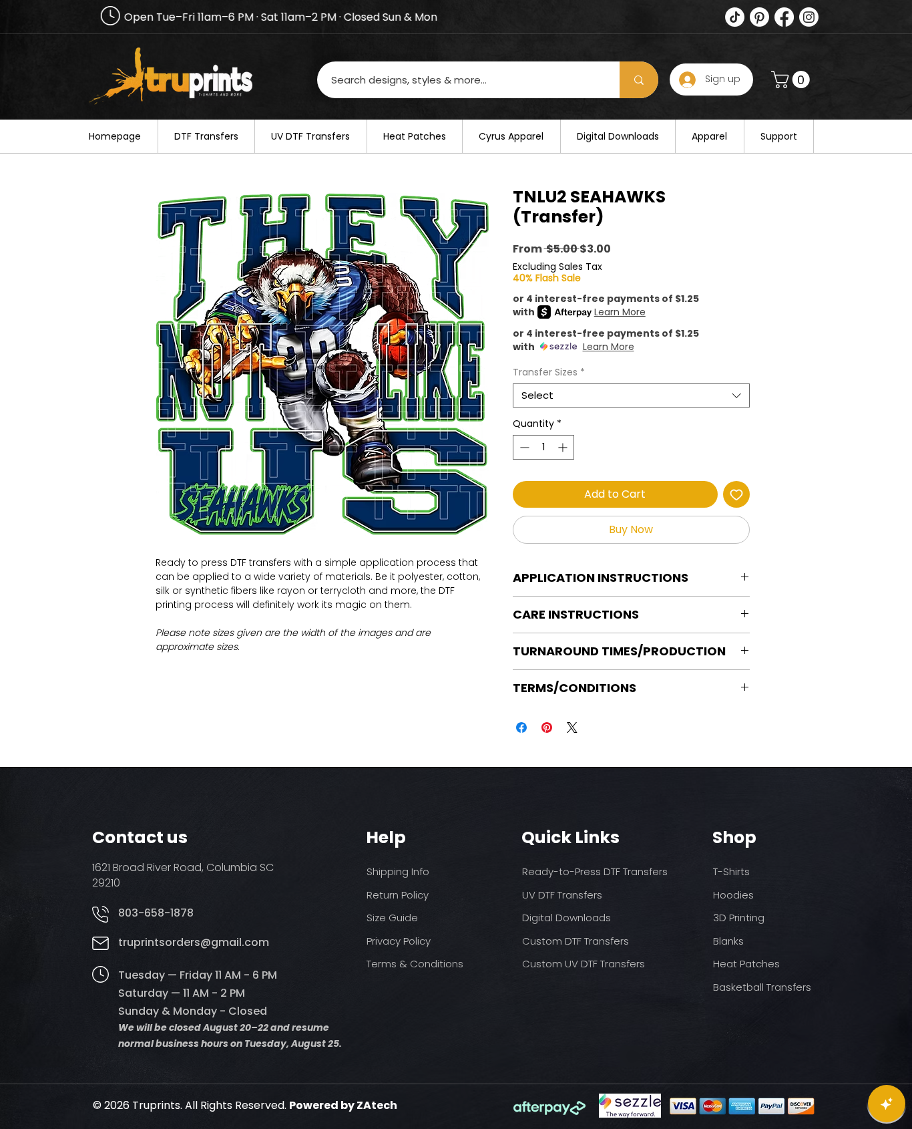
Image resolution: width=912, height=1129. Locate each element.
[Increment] (563, 447)
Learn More (620, 312)
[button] (792, 79)
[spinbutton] (543, 447)
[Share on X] (572, 727)
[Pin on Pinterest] (547, 727)
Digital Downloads (566, 918)
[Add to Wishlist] (736, 494)
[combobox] (631, 395)
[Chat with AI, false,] (886, 1103)
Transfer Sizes (549, 372)
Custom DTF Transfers (575, 941)
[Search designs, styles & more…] (639, 79)
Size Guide (392, 918)
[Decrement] (523, 447)
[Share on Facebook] (521, 727)
